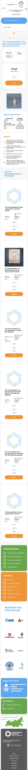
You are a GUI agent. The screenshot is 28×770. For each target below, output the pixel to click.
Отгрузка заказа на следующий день (16, 553)
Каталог (14, 753)
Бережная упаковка (12, 567)
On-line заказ (11, 579)
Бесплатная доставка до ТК (14, 560)
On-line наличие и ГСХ (13, 586)
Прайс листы (11, 590)
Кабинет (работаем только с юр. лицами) (16, 11)
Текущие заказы (11, 597)
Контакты (14, 760)
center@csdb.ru (11, 4)
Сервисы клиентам (14, 756)
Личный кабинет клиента (13, 593)
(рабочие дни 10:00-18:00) (21, 6)
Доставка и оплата (14, 758)
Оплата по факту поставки (14, 563)
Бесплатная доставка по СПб (15, 556)
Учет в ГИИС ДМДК (15, 745)
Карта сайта (14, 767)
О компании (14, 763)
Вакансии (14, 765)
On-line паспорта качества (14, 583)
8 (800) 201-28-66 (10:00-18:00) (14, 704)
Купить (14, 83)
